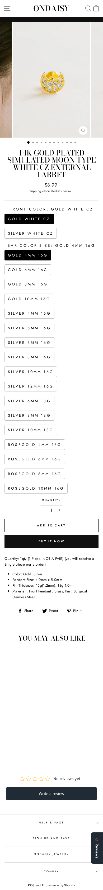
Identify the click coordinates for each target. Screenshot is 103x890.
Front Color (51, 209)
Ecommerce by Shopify (58, 885)
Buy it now (51, 541)
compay (51, 871)
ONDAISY (51, 8)
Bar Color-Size (51, 245)
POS (31, 885)
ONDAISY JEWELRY (51, 854)
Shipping (35, 191)
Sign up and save (51, 838)
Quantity (51, 500)
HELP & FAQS (51, 822)
